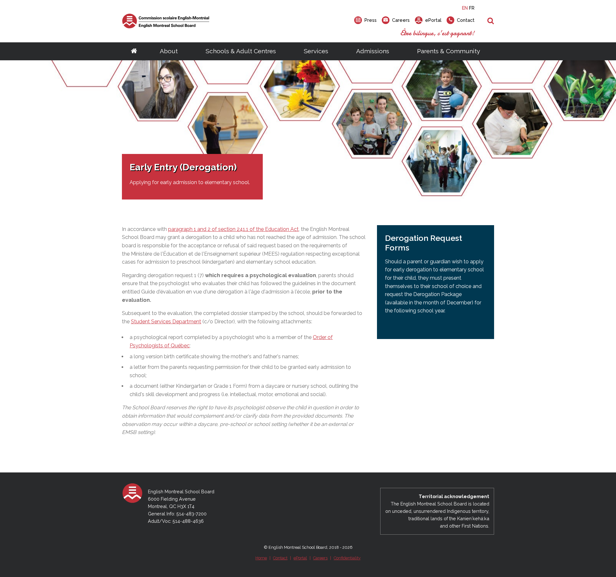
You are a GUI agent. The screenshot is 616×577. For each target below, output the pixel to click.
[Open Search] (490, 21)
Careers (320, 558)
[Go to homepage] (134, 51)
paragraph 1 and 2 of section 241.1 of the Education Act (233, 229)
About (169, 51)
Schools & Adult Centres (241, 51)
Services (316, 51)
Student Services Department (166, 321)
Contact (280, 558)
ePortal (300, 558)
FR (472, 8)
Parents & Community (448, 51)
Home (261, 558)
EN (465, 8)
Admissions (372, 51)
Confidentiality (347, 558)
